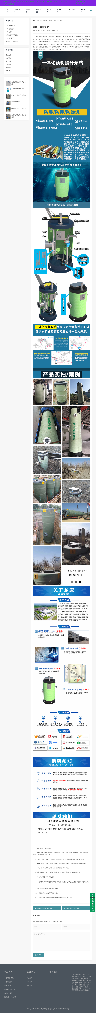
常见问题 (29, 985)
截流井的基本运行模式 (18, 108)
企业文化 (8, 55)
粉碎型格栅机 (15, 102)
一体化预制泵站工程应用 (45, 20)
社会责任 (8, 58)
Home (36, 20)
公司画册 (8, 64)
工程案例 (28, 11)
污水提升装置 (10, 38)
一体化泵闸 (9, 32)
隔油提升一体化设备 (12, 41)
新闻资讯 (60, 9)
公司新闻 (29, 982)
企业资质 (8, 61)
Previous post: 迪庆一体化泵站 (43, 908)
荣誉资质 (49, 11)
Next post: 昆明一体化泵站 (71, 908)
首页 (7, 11)
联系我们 (83, 11)
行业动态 (29, 978)
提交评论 (38, 955)
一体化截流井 (10, 29)
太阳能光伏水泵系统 (17, 88)
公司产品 (17, 9)
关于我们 (72, 9)
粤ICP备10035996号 (62, 1009)
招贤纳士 (8, 67)
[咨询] (92, 895)
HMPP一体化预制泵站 (18, 95)
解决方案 (38, 11)
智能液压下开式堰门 (12, 35)
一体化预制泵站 (10, 26)
